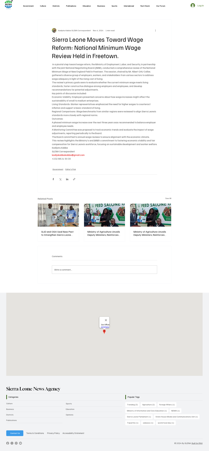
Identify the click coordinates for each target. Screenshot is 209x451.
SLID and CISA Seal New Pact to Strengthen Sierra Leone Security (57, 233)
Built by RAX (197, 443)
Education (70, 409)
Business (10, 409)
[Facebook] (7, 443)
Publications (11, 420)
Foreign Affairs (167, 404)
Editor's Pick (70, 169)
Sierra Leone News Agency (33, 388)
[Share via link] (74, 179)
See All (168, 198)
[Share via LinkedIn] (67, 179)
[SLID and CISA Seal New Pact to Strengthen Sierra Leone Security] (58, 215)
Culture (9, 403)
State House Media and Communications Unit (177, 416)
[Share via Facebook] (53, 179)
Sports (69, 403)
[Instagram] (16, 443)
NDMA (176, 410)
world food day (167, 422)
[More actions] (155, 30)
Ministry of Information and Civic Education (147, 410)
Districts (10, 414)
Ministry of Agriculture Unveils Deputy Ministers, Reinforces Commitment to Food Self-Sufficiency (103, 233)
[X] (12, 443)
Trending (133, 404)
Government (57, 169)
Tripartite (133, 422)
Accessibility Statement (73, 433)
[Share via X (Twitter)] (60, 179)
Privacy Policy (53, 433)
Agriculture (149, 404)
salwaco (149, 422)
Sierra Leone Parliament (140, 416)
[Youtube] (20, 443)
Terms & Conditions (35, 433)
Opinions (69, 414)
